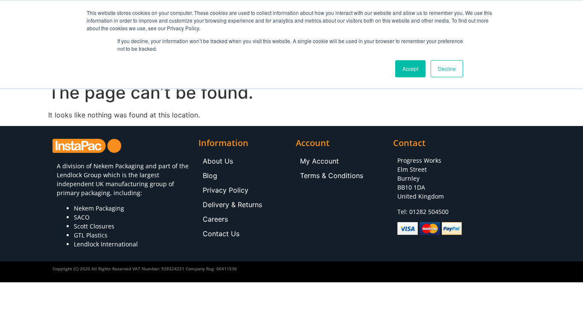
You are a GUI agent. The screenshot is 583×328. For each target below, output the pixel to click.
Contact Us (221, 233)
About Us (218, 161)
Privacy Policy (225, 190)
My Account (319, 161)
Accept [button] (410, 68)
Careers (215, 219)
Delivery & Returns (232, 204)
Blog (210, 175)
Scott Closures (94, 226)
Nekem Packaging (118, 166)
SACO (82, 217)
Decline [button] (447, 68)
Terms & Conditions (331, 175)
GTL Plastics (91, 235)
